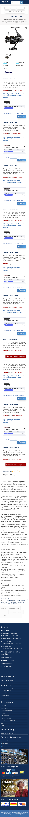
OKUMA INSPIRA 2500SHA (11, 361)
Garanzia (3, 608)
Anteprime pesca (5, 695)
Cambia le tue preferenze (8, 720)
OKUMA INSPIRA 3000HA (10, 252)
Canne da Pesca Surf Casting (8, 693)
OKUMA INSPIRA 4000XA (10, 296)
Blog (2, 723)
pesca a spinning (23, 598)
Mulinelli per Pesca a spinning (9, 598)
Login (2, 725)
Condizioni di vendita (6, 710)
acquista (22, 117)
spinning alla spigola (19, 600)
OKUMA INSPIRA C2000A (10, 404)
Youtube (5, 746)
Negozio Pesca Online (7, 680)
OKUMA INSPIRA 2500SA (10, 339)
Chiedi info (4, 616)
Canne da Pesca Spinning (8, 690)
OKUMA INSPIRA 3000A (10, 122)
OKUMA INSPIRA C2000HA (11, 448)
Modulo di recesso (6, 718)
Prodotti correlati (16, 616)
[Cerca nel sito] (21, 2)
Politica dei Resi (5, 715)
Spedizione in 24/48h (16, 612)
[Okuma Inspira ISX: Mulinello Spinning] (7, 57)
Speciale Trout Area (6, 698)
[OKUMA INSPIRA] (14, 39)
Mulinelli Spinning (6, 685)
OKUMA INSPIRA (12, 603)
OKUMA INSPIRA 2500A (10, 79)
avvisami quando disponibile (16, 356)
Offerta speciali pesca (7, 683)
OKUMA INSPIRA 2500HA (10, 209)
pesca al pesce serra (7, 600)
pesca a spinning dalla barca (8, 602)
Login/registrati (5, 708)
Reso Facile (4, 612)
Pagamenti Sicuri (14, 608)
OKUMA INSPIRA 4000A (10, 165)
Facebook (5, 741)
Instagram (5, 743)
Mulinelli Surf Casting (7, 688)
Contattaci (3, 705)
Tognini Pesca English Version (9, 733)
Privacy (3, 713)
